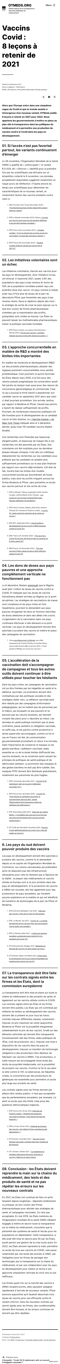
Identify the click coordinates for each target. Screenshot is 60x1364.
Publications (15, 1337)
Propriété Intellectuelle (26, 90)
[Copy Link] (54, 97)
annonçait (33, 585)
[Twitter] (43, 97)
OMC (5, 90)
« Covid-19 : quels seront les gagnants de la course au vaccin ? (28, 513)
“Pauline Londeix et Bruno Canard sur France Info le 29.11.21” (26, 245)
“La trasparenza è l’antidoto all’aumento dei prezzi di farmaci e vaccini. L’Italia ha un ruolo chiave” (26, 1154)
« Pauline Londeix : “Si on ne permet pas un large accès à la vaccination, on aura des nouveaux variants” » (28, 233)
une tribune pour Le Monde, (24, 640)
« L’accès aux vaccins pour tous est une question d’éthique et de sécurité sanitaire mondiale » (28, 220)
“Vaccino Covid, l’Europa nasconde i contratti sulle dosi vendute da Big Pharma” (28, 1142)
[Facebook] (49, 97)
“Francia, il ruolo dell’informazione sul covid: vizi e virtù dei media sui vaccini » (28, 830)
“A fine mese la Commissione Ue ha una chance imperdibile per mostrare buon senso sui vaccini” (28, 958)
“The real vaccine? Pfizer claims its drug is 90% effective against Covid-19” (27, 551)
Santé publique (41, 90)
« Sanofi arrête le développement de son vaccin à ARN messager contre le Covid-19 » (27, 526)
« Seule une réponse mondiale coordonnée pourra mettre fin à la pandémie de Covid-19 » (28, 936)
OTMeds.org (19, 5)
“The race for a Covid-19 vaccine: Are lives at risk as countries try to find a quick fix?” (28, 538)
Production (12, 90)
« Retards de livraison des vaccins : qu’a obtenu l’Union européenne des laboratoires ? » (28, 1129)
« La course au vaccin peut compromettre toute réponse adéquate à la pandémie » (26, 498)
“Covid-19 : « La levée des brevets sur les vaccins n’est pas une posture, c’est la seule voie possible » (28, 923)
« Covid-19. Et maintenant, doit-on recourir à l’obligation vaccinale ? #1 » (28, 784)
